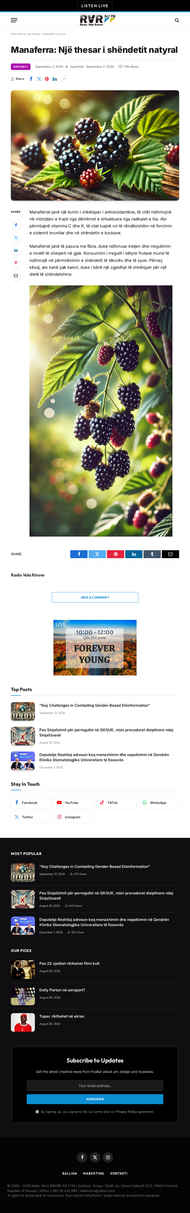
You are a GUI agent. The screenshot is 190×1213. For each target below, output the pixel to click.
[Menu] (14, 20)
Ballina (69, 1173)
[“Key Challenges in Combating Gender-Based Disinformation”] (23, 711)
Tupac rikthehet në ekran (61, 1016)
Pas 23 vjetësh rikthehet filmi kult (69, 963)
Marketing (93, 1173)
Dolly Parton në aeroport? (62, 990)
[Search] (176, 20)
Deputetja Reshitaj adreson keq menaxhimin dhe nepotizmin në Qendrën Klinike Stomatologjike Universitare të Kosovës (104, 757)
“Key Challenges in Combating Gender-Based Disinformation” (94, 705)
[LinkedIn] (16, 250)
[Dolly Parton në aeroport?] (23, 996)
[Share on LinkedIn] (54, 79)
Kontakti (119, 1173)
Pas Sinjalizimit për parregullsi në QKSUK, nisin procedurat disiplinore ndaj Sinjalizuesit (106, 732)
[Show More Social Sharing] (64, 79)
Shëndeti (20, 66)
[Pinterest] (16, 263)
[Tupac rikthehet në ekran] (23, 1022)
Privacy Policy (126, 1112)
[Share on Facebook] (31, 79)
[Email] (16, 275)
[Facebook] (16, 225)
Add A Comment (95, 597)
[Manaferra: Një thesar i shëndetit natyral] (95, 145)
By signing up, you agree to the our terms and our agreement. (97, 1112)
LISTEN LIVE (95, 5)
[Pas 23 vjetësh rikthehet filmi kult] (23, 969)
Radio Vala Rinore (27, 575)
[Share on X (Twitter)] (39, 79)
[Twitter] (16, 238)
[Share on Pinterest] (46, 79)
